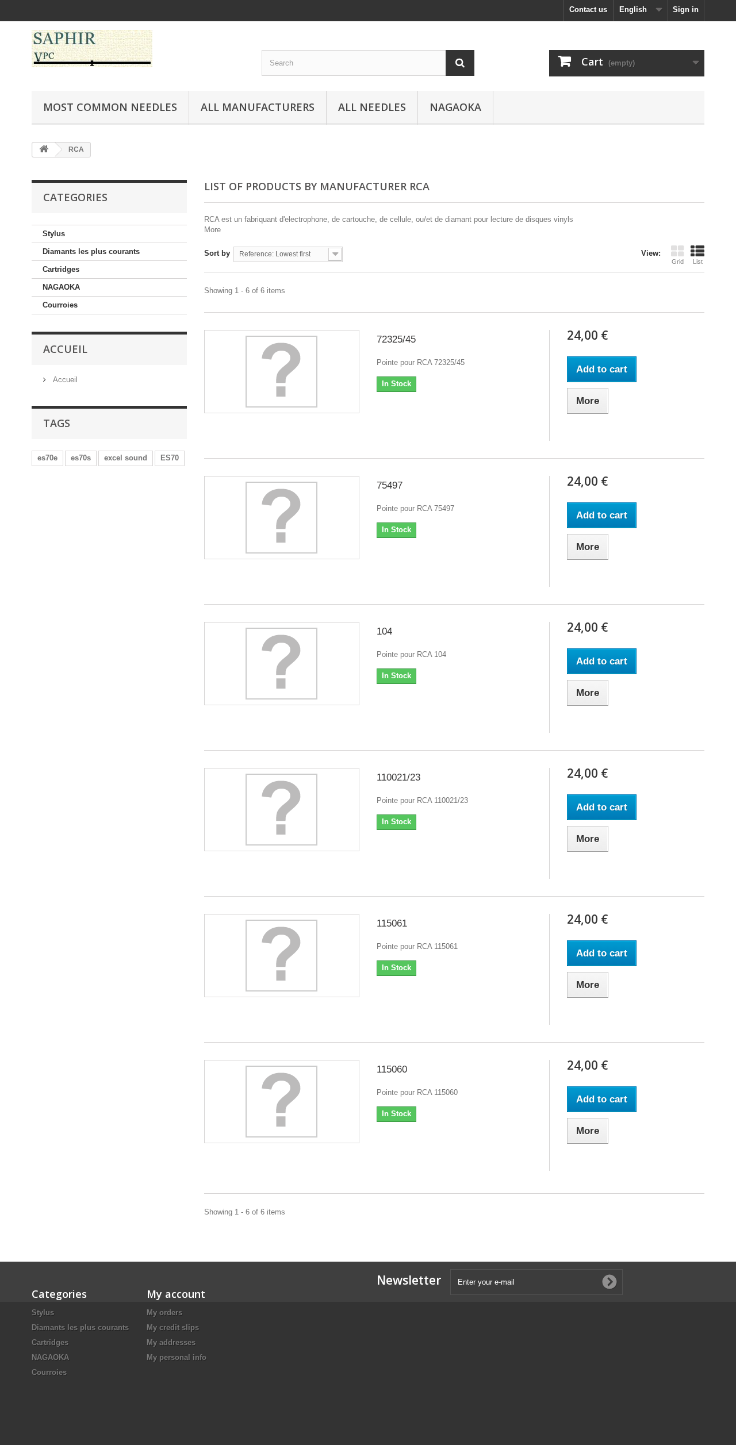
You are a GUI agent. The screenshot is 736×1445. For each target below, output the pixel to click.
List (698, 261)
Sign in (686, 9)
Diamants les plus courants (91, 251)
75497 (389, 485)
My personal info (176, 1357)
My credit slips (173, 1327)
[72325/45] (282, 372)
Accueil (65, 349)
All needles (372, 107)
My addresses (171, 1342)
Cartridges (61, 269)
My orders (164, 1312)
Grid (678, 261)
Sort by (217, 253)
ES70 (169, 458)
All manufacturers (258, 107)
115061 (392, 923)
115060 (392, 1069)
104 (384, 631)
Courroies (60, 305)
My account (176, 1294)
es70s (81, 458)
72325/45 (396, 339)
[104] (282, 664)
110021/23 (398, 777)
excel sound (125, 458)
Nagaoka (455, 107)
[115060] (282, 1101)
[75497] (282, 518)
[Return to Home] (44, 150)
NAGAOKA (61, 287)
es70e (47, 458)
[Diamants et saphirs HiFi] (138, 48)
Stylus (54, 233)
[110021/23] (282, 810)
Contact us (588, 9)
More (212, 229)
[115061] (282, 955)
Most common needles (110, 107)
